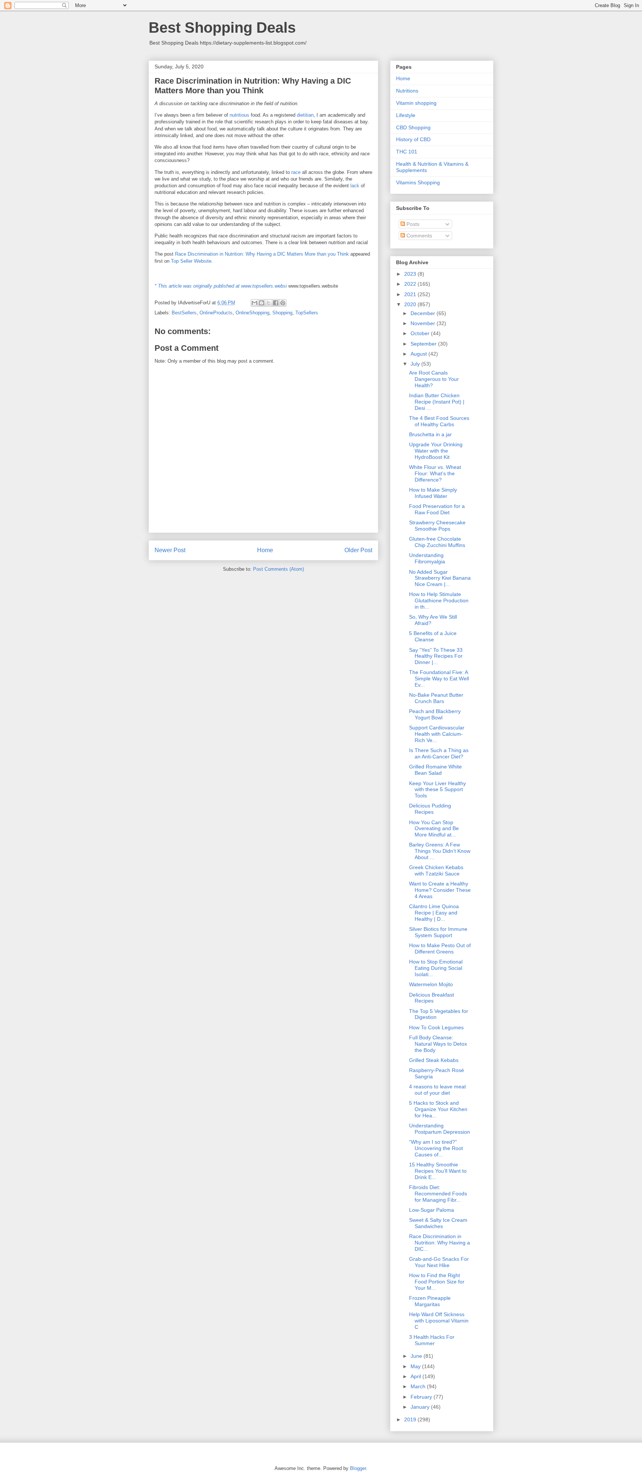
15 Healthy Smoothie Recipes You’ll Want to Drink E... (438, 1171)
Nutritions (407, 91)
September (424, 344)
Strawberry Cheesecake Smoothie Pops (437, 525)
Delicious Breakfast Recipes (431, 998)
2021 (411, 294)
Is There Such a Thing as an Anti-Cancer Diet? (438, 753)
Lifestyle (405, 115)
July (416, 364)
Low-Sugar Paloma (431, 1210)
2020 (411, 304)
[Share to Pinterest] (282, 303)
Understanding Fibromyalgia (427, 558)
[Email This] (254, 303)
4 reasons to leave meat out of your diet (437, 1090)
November (424, 323)
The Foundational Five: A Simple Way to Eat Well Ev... (439, 678)
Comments (418, 236)
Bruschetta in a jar (430, 434)
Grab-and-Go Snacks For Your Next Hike (439, 1262)
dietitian (305, 115)
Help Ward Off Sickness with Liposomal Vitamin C (438, 1320)
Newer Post (170, 550)
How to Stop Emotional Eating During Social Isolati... (436, 968)
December (424, 313)
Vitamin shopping (416, 103)
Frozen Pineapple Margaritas (430, 1301)
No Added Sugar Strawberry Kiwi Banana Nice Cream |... (440, 578)
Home (265, 550)
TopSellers (306, 312)
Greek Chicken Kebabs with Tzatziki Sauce (436, 870)
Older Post (358, 550)
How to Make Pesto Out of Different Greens (440, 948)
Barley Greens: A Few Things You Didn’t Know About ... (439, 851)
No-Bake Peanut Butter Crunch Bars (436, 698)
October (421, 333)
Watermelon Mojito (431, 984)
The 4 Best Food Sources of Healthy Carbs (439, 421)
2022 (411, 284)
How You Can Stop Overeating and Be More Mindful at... (434, 828)
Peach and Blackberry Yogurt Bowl (435, 714)
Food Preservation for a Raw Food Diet (437, 509)
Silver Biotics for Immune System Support (438, 932)
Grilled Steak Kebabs (433, 1060)
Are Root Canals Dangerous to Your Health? (434, 379)
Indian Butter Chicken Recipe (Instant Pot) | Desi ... (436, 401)
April (416, 1376)
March (419, 1386)
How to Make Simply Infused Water (433, 493)
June (417, 1356)
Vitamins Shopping (418, 182)
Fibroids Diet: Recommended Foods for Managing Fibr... (438, 1193)
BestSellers (184, 312)
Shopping (282, 312)
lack (354, 185)
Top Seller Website (191, 261)
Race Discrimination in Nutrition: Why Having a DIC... (439, 1242)
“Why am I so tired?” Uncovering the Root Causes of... (436, 1148)
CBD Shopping (413, 127)
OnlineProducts (216, 312)
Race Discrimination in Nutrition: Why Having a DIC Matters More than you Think (262, 254)
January (421, 1407)
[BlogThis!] (261, 303)
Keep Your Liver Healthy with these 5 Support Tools (437, 789)
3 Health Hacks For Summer (431, 1340)
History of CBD (413, 139)
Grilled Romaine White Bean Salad (435, 770)
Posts (412, 224)
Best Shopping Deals (222, 27)
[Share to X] (268, 303)
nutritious (239, 115)
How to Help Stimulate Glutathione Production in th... (438, 600)
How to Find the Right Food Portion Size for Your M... (436, 1281)
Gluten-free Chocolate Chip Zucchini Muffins (437, 542)
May (416, 1366)
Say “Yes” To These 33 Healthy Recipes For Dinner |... (436, 656)
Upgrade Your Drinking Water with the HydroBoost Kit (436, 450)
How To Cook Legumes (436, 1027)
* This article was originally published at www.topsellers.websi (221, 286)
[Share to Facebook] (275, 303)
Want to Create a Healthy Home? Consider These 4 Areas (440, 890)
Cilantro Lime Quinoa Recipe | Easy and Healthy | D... (434, 912)
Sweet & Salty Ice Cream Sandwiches (438, 1223)
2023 (411, 274)
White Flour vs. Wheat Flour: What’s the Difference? (435, 473)
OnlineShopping (252, 312)
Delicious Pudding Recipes (430, 809)
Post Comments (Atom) (278, 569)
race (296, 172)
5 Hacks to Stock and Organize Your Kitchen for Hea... (438, 1109)
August (419, 354)
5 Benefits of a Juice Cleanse (433, 636)
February (422, 1397)
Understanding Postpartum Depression (439, 1129)
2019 (411, 1419)
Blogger (358, 1468)
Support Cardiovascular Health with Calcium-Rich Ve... (436, 734)
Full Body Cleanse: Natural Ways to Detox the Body (438, 1043)
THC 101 (406, 152)
